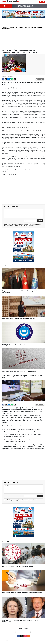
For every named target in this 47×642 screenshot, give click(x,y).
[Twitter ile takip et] (22, 636)
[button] (39, 79)
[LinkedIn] (10, 79)
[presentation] (6, 6)
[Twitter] (6, 79)
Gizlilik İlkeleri (27, 632)
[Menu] (40, 2)
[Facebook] (3, 79)
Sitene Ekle (33, 632)
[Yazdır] (37, 79)
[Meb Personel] (10, 1)
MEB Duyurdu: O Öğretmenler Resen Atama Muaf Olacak (25, 6)
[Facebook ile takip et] (18, 636)
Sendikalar (12, 27)
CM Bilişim (6, 640)
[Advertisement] (23, 40)
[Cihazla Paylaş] (15, 79)
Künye (17, 632)
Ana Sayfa (6, 27)
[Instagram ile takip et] (25, 636)
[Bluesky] (8, 79)
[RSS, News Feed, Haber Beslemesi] (28, 636)
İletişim (21, 632)
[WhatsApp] (12, 79)
